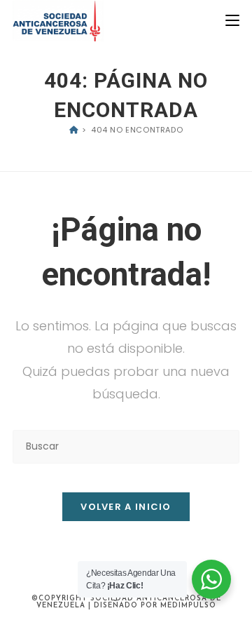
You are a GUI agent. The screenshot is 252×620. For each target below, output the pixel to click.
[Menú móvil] (232, 20)
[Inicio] (73, 129)
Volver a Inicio (126, 506)
